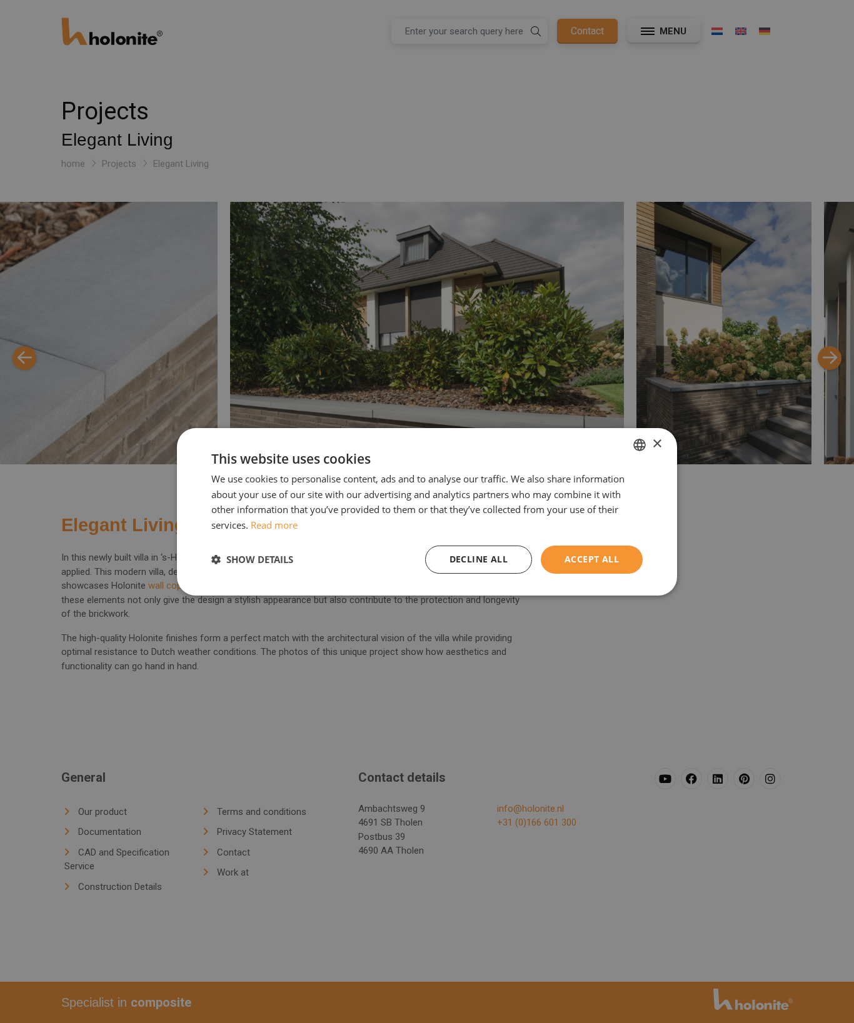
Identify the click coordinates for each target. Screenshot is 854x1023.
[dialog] (427, 511)
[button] (252, 559)
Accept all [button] (592, 559)
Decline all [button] (479, 559)
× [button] (656, 444)
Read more (274, 525)
